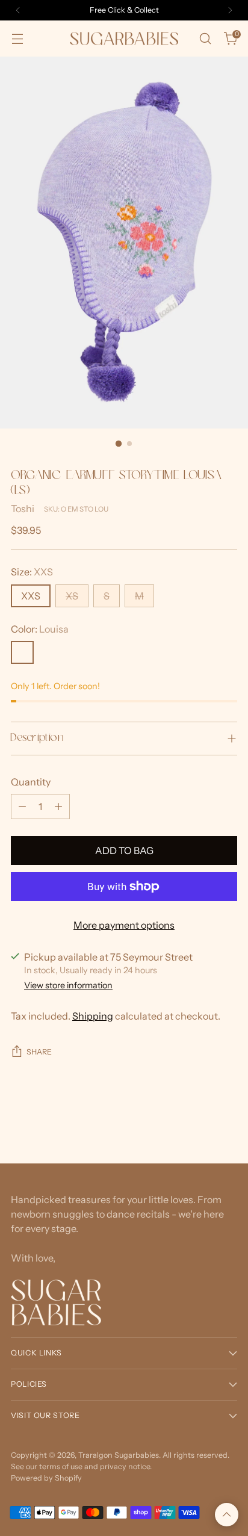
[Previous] (18, 10)
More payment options (124, 925)
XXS (30, 596)
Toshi (22, 509)
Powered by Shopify (46, 1477)
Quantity (31, 782)
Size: (32, 572)
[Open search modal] (205, 38)
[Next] (230, 10)
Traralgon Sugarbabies (118, 1455)
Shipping (92, 1016)
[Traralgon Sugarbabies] (124, 38)
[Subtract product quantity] (22, 806)
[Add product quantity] (58, 806)
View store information (68, 985)
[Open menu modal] (17, 38)
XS (72, 596)
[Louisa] (22, 652)
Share (39, 1051)
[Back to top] (226, 1514)
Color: (40, 629)
